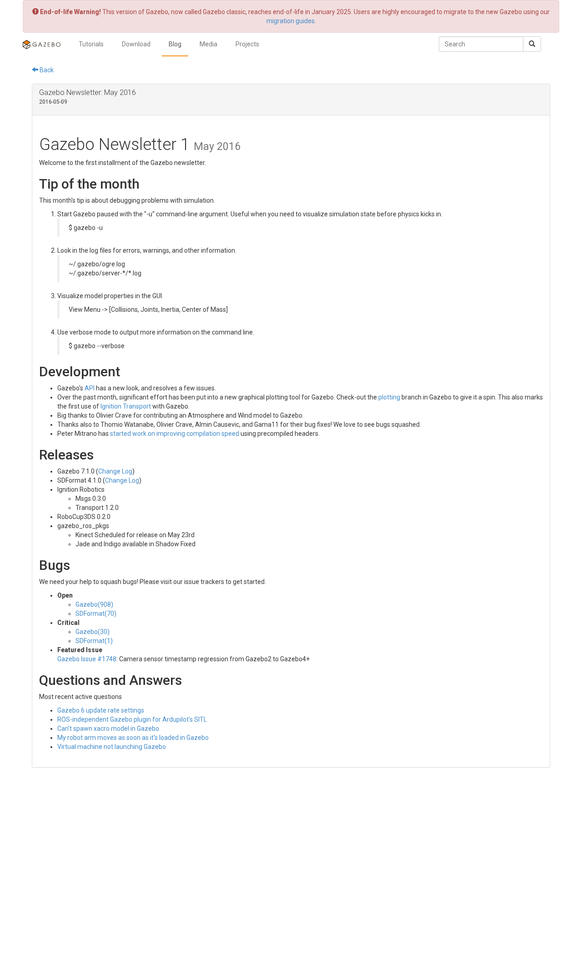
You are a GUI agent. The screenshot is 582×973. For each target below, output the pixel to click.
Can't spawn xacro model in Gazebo (108, 728)
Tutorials (91, 44)
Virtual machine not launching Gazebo (111, 746)
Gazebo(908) (94, 604)
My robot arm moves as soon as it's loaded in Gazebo (133, 737)
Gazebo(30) (92, 631)
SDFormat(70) (95, 613)
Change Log (115, 471)
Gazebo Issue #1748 (86, 659)
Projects (247, 44)
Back (46, 70)
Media (208, 44)
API (90, 388)
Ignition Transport (125, 406)
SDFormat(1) (94, 640)
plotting (389, 397)
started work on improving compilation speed (174, 433)
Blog (175, 44)
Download (136, 44)
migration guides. (291, 21)
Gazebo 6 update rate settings (100, 710)
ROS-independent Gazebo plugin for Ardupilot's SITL (132, 719)
